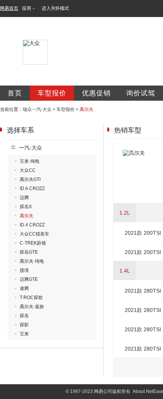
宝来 (24, 334)
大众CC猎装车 (34, 234)
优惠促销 (96, 93)
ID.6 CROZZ (32, 188)
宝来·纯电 (29, 161)
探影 (24, 324)
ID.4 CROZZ (32, 225)
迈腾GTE (29, 279)
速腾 (24, 288)
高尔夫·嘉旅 (32, 306)
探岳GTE (29, 252)
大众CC (28, 170)
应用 (26, 8)
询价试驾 (140, 93)
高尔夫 (26, 215)
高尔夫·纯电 (32, 261)
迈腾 (24, 197)
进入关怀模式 (55, 8)
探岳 (24, 315)
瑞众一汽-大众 (37, 109)
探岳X (26, 206)
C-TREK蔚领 (33, 243)
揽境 (24, 270)
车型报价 (52, 93)
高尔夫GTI (30, 179)
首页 (15, 93)
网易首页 (9, 8)
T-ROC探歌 (31, 297)
